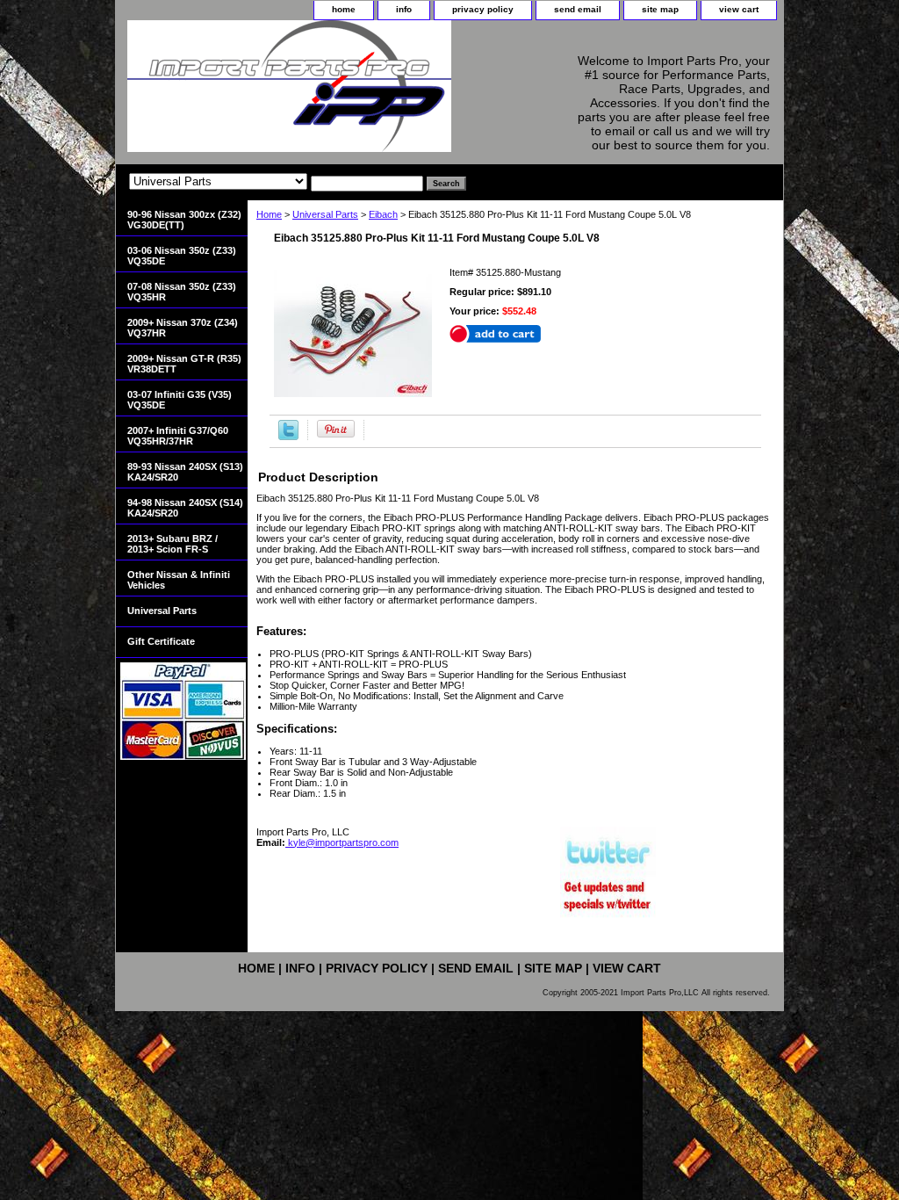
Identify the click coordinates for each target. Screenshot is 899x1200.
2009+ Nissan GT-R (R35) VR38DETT (184, 363)
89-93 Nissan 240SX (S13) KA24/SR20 (185, 471)
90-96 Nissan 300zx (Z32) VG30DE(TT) (184, 219)
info (404, 9)
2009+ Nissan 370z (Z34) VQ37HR (182, 327)
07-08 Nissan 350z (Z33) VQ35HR (181, 291)
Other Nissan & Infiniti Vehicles (178, 579)
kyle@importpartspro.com (342, 842)
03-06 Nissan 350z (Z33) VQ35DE (181, 255)
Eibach (383, 214)
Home (269, 214)
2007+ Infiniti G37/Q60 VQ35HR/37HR (177, 435)
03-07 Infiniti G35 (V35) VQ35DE (179, 399)
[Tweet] (288, 436)
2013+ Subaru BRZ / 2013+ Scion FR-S (172, 543)
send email (577, 9)
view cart (739, 9)
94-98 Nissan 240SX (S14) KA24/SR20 (185, 507)
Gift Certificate (161, 641)
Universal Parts (325, 214)
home (344, 9)
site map (660, 9)
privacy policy (483, 9)
